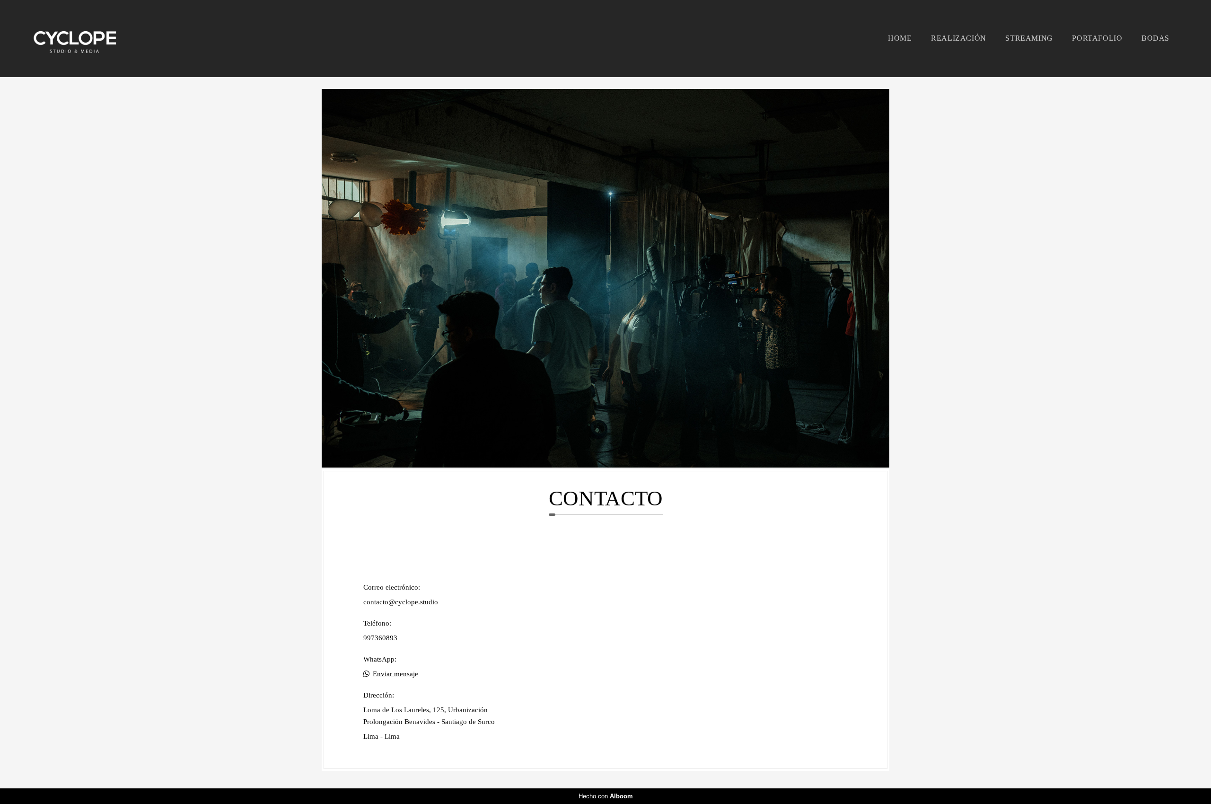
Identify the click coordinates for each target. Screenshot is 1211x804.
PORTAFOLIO (1097, 38)
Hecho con (606, 796)
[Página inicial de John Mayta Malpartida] (90, 38)
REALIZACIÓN (958, 38)
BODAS (1155, 38)
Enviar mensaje (395, 674)
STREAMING (1029, 38)
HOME (900, 38)
